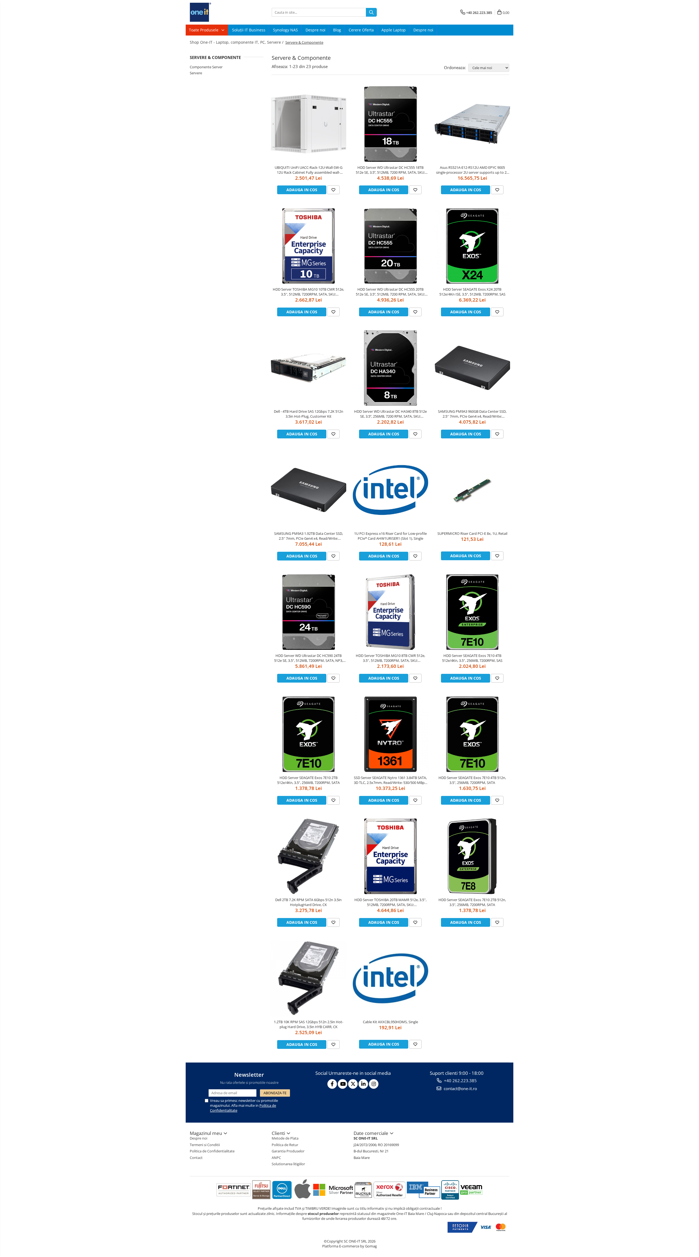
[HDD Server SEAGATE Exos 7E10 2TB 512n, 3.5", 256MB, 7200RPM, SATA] (472, 856)
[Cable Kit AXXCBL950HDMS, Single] (390, 978)
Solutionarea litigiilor (288, 1163)
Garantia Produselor (288, 1151)
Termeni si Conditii (205, 1144)
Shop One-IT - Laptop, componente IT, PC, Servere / (237, 42)
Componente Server (206, 66)
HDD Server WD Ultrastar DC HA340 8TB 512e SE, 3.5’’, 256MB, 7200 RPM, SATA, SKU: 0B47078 (390, 414)
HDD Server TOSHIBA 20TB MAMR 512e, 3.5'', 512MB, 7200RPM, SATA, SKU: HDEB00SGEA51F (390, 902)
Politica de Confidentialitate (212, 1151)
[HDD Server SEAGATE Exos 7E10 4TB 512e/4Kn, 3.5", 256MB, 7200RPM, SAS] (472, 612)
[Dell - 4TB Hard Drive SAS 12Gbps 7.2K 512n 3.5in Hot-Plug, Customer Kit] (308, 368)
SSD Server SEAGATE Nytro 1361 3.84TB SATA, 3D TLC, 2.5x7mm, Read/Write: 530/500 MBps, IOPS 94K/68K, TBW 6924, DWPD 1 (390, 780)
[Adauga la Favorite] (333, 189)
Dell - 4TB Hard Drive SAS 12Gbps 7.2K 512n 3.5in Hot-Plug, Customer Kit (308, 414)
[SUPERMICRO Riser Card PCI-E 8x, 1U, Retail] (472, 490)
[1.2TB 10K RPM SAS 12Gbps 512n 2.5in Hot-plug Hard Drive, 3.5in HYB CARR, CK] (308, 978)
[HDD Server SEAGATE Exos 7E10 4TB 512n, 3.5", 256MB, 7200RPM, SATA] (472, 734)
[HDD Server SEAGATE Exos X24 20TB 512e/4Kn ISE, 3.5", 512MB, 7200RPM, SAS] (472, 246)
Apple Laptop (393, 30)
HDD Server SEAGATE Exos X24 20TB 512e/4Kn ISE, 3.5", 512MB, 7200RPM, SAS (472, 292)
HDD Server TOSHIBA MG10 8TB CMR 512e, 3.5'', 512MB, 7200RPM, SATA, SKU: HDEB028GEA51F (390, 658)
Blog (337, 30)
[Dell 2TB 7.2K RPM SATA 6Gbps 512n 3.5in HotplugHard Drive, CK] (308, 856)
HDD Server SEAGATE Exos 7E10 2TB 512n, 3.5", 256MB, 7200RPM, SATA (472, 902)
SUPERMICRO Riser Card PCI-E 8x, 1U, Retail (472, 533)
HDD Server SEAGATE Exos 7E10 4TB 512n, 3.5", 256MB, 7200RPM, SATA (472, 780)
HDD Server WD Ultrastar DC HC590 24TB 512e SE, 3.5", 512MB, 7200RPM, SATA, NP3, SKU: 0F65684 (308, 658)
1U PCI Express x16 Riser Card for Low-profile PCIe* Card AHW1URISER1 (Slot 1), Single (390, 536)
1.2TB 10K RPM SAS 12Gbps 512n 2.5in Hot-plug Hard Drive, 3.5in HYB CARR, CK (308, 1024)
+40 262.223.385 (460, 1080)
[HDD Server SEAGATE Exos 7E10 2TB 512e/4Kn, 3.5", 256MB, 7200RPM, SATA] (308, 734)
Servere (196, 72)
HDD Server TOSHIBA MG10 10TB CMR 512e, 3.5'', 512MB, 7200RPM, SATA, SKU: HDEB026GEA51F (308, 292)
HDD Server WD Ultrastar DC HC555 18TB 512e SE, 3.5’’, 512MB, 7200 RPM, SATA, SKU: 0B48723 (390, 170)
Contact (196, 1157)
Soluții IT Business (248, 30)
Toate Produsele (204, 30)
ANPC (276, 1157)
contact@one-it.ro (460, 1088)
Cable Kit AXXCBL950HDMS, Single (390, 1021)
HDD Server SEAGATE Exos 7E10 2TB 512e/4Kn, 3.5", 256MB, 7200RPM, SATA (308, 780)
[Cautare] (371, 12)
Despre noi (315, 30)
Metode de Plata (285, 1138)
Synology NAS (285, 30)
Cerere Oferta (361, 30)
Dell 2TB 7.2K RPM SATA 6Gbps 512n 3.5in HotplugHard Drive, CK (308, 902)
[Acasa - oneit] (217, 12)
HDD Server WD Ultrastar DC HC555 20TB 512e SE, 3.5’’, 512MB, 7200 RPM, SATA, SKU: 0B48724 (390, 292)
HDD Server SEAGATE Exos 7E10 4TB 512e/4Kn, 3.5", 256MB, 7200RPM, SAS (472, 658)
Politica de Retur (285, 1144)
